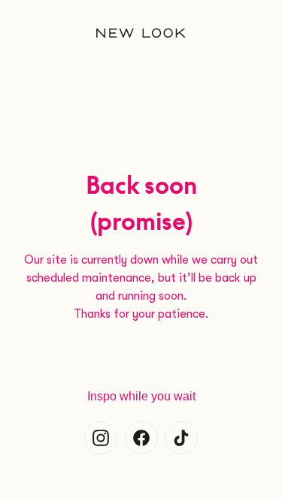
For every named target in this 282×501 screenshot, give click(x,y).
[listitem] (100, 437)
